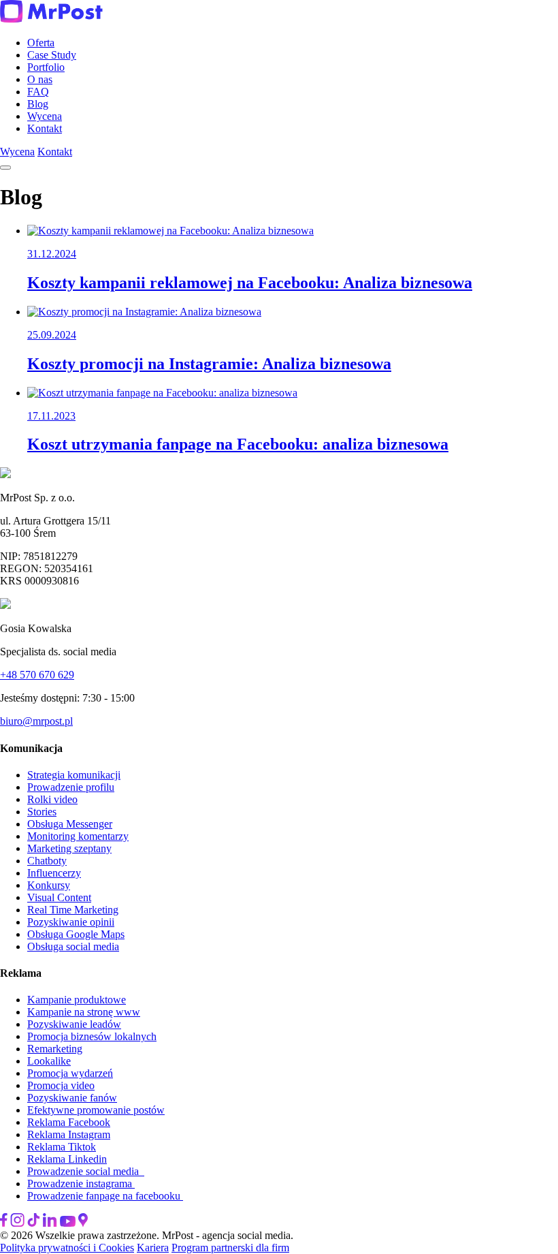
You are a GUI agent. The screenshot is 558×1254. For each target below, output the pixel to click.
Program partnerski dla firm (230, 1247)
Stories (41, 811)
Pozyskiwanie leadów (74, 1024)
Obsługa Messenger (69, 824)
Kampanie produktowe (76, 999)
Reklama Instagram (68, 1134)
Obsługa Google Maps (76, 934)
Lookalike (49, 1061)
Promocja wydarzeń (70, 1073)
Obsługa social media (73, 946)
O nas (39, 79)
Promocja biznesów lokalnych (92, 1036)
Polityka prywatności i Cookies (67, 1247)
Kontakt (44, 128)
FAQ (38, 91)
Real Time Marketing (72, 909)
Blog (37, 104)
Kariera (153, 1247)
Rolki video (52, 799)
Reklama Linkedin (67, 1159)
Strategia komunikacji (73, 775)
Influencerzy (54, 873)
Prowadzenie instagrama (81, 1183)
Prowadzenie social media (85, 1171)
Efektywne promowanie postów (96, 1110)
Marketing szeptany (69, 848)
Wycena (44, 116)
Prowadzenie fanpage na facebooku (105, 1196)
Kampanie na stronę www (83, 1012)
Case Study (51, 55)
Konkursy (48, 885)
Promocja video (61, 1085)
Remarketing (54, 1048)
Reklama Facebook (68, 1122)
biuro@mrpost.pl (36, 721)
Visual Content (59, 897)
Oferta (40, 42)
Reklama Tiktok (61, 1147)
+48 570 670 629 (37, 674)
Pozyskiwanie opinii (70, 922)
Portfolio (46, 67)
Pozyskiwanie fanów (72, 1097)
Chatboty (47, 860)
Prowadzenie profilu (70, 787)
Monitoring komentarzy (78, 836)
